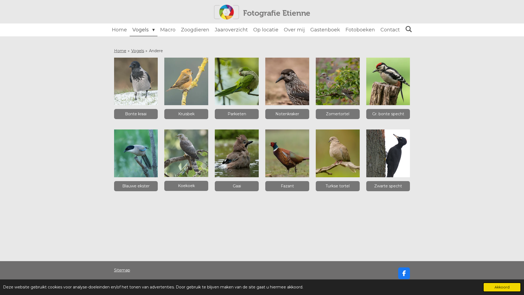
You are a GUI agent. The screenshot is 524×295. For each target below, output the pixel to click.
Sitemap (122, 270)
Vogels (137, 50)
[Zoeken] (409, 29)
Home (120, 50)
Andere (156, 50)
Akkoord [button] (502, 287)
